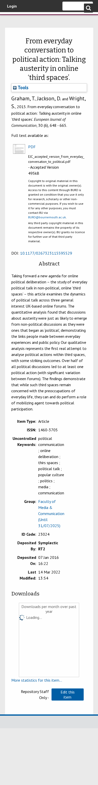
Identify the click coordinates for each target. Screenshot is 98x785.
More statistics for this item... (36, 680)
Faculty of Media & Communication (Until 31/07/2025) (51, 513)
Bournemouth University (11, 19)
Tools (22, 87)
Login (12, 6)
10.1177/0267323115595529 (46, 253)
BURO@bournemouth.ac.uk (47, 217)
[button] (68, 694)
